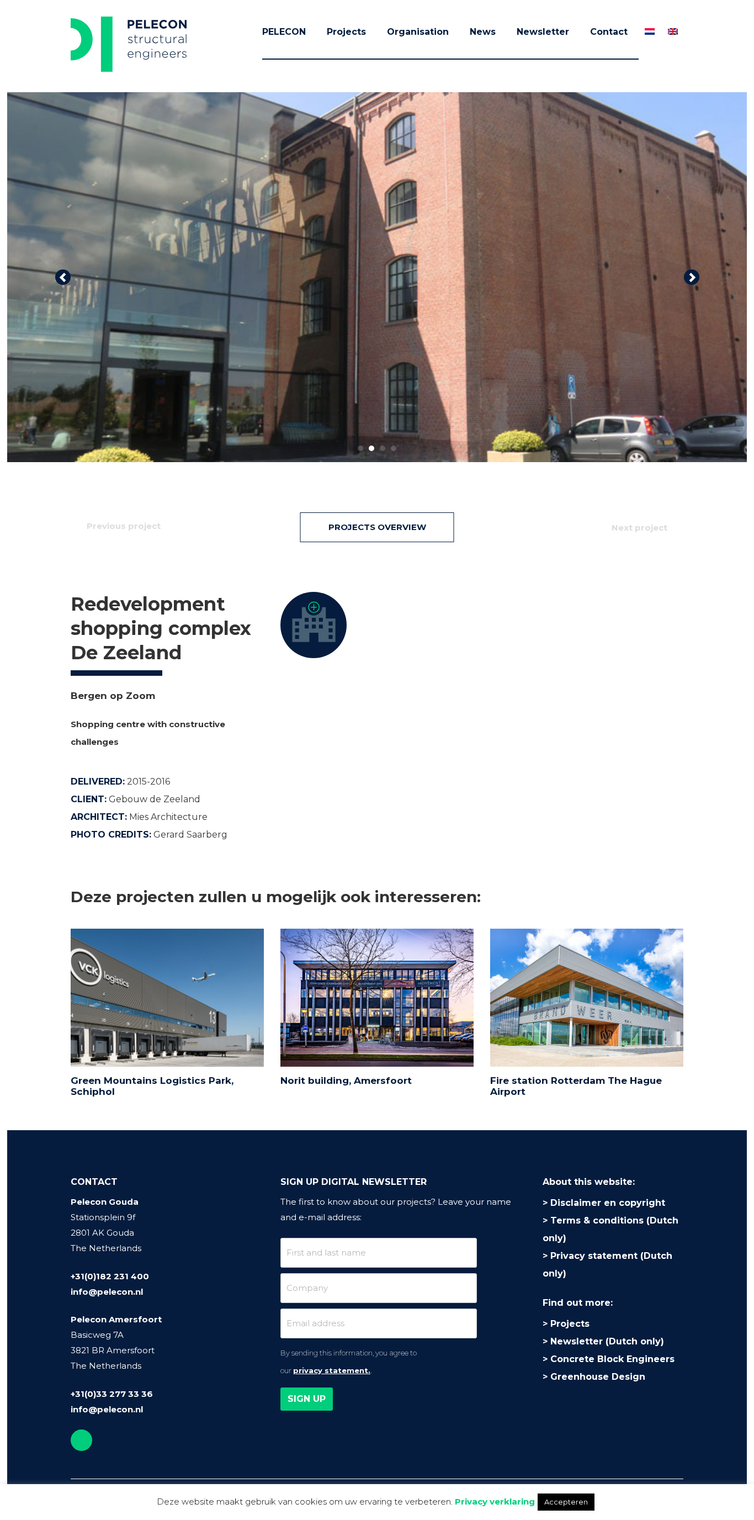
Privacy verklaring (495, 1501)
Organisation (418, 32)
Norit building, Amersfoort (346, 1080)
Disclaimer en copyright (607, 1203)
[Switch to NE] (650, 31)
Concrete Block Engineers (612, 1359)
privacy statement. (331, 1370)
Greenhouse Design (597, 1376)
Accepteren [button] (566, 1501)
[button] (62, 277)
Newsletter (543, 32)
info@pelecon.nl (107, 1291)
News (483, 32)
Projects (346, 32)
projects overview (377, 527)
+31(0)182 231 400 (110, 1276)
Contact (609, 32)
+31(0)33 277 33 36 (112, 1394)
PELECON (284, 32)
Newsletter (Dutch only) (607, 1341)
